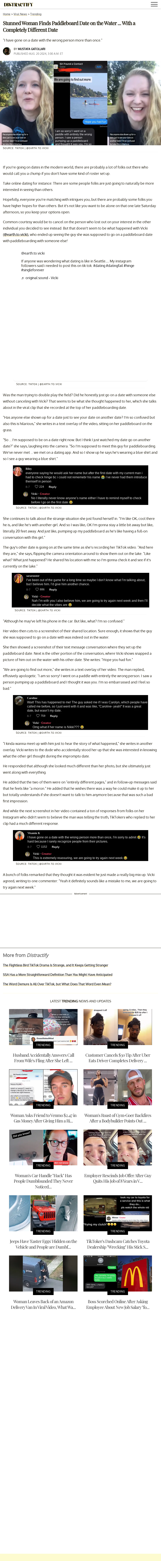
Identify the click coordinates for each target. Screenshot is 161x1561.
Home (6, 14)
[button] (155, 5)
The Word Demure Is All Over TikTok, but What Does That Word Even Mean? (57, 984)
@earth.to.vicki (15, 234)
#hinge (129, 265)
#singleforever (32, 270)
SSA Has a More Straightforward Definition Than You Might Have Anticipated (57, 975)
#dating (99, 265)
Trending (35, 14)
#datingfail (114, 265)
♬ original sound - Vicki (39, 278)
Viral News (20, 14)
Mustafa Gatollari (31, 49)
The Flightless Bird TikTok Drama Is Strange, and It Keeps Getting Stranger (55, 965)
